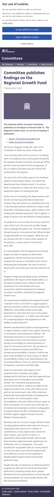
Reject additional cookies (27, 37)
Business (20, 64)
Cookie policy (7, 491)
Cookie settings (27, 44)
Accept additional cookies (27, 29)
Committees (12, 58)
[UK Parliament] (8, 51)
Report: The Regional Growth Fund (24, 139)
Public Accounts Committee (21, 142)
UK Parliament (7, 64)
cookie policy (7, 23)
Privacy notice (33, 491)
